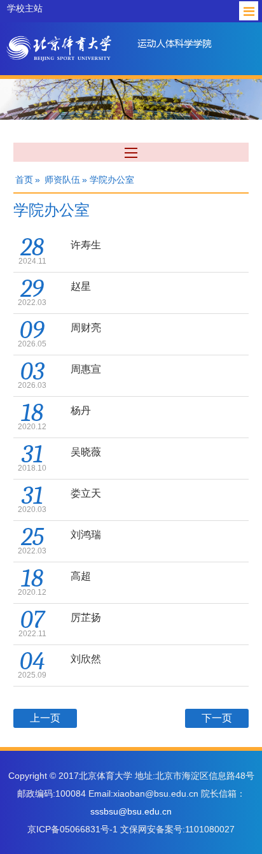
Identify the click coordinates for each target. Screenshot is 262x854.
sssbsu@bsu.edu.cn (131, 811)
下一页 (217, 718)
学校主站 (25, 8)
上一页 (45, 718)
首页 (24, 179)
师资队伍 (62, 179)
